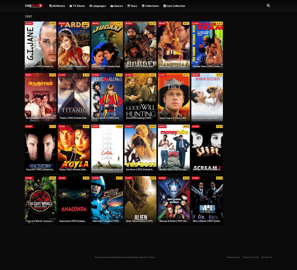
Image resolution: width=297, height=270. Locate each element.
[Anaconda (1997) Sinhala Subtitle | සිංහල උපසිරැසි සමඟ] (74, 200)
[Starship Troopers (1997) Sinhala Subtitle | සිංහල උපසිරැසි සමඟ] (107, 200)
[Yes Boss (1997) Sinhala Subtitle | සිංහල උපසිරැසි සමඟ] (140, 149)
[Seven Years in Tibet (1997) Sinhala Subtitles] (174, 97)
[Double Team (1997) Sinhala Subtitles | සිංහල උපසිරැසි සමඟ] (207, 46)
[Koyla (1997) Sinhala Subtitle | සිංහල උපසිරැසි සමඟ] (74, 149)
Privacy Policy (233, 257)
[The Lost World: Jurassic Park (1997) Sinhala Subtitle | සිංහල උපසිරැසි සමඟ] (40, 200)
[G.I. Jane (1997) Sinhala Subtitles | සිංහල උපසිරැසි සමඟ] (40, 46)
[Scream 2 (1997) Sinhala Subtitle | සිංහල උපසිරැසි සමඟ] (207, 149)
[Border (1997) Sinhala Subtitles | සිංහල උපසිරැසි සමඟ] (140, 46)
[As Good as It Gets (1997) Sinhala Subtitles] (207, 97)
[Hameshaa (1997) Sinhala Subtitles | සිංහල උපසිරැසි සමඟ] (174, 46)
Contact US (266, 257)
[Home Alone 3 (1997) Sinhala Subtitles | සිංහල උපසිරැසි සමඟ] (107, 97)
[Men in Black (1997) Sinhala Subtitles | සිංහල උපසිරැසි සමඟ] (207, 200)
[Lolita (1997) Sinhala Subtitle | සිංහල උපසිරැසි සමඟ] (107, 149)
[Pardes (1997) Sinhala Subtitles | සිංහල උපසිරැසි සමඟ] (74, 46)
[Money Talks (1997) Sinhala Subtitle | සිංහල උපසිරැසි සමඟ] (174, 149)
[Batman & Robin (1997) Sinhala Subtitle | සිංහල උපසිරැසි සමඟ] (174, 200)
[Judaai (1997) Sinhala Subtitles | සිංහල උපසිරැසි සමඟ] (107, 46)
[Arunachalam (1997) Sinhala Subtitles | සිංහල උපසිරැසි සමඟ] (40, 97)
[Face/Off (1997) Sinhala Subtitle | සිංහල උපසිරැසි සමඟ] (40, 149)
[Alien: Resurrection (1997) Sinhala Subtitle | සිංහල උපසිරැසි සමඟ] (140, 200)
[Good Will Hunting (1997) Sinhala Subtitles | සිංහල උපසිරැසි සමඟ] (140, 97)
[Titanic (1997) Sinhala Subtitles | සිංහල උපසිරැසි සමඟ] (74, 97)
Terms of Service (250, 257)
